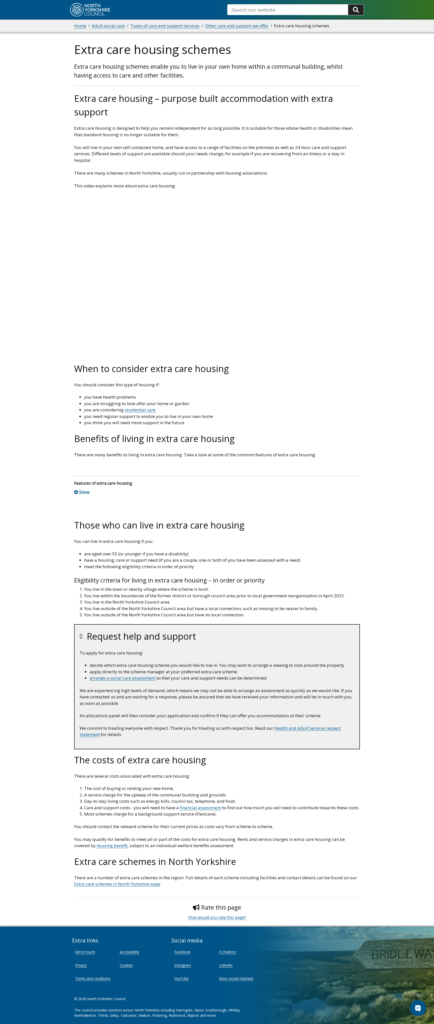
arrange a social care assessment (122, 678)
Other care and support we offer (236, 26)
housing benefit (112, 845)
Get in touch (85, 951)
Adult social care (108, 26)
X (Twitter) (227, 951)
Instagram (182, 965)
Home (80, 26)
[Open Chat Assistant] (418, 1008)
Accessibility (129, 951)
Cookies (126, 965)
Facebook (182, 951)
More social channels (236, 978)
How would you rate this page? (217, 917)
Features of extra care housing (103, 483)
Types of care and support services (164, 26)
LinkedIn (226, 965)
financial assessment (200, 808)
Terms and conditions (93, 978)
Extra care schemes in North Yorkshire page (117, 884)
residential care (140, 410)
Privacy (81, 965)
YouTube (181, 978)
